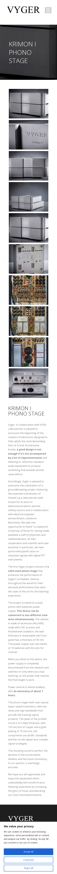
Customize (28, 859)
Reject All (28, 868)
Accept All (28, 851)
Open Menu (48, 10)
